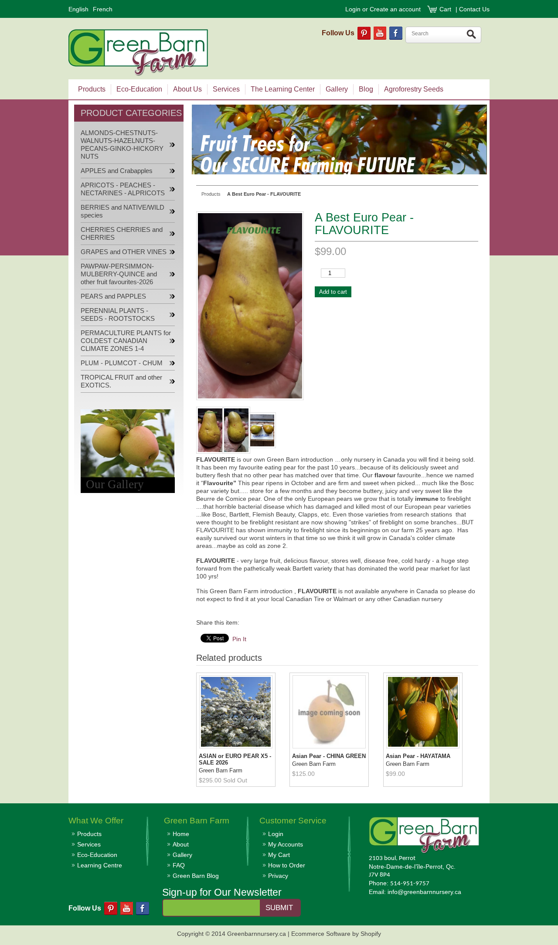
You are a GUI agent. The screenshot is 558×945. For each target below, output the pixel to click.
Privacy (278, 875)
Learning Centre (99, 865)
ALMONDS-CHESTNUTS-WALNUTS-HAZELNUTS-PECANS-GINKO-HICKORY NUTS (122, 144)
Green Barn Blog (196, 875)
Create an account (395, 9)
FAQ (179, 865)
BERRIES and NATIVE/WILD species (122, 211)
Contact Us (474, 9)
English (78, 9)
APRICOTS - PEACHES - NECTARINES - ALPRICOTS (123, 189)
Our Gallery (115, 484)
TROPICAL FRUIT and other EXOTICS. (121, 381)
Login (353, 9)
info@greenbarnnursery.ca (424, 891)
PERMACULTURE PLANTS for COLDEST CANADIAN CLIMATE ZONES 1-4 (126, 341)
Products (89, 833)
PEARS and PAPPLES (113, 296)
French (102, 9)
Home (181, 833)
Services (89, 844)
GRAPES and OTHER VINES (124, 251)
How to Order (286, 865)
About (181, 844)
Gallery (182, 854)
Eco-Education (97, 854)
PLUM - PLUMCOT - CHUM (122, 363)
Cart (446, 9)
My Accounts (285, 844)
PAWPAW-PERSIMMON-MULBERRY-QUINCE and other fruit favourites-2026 (119, 274)
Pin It (239, 639)
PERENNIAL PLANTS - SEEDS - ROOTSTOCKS (118, 314)
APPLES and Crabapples (117, 170)
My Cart (279, 854)
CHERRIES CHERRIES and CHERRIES (122, 233)
